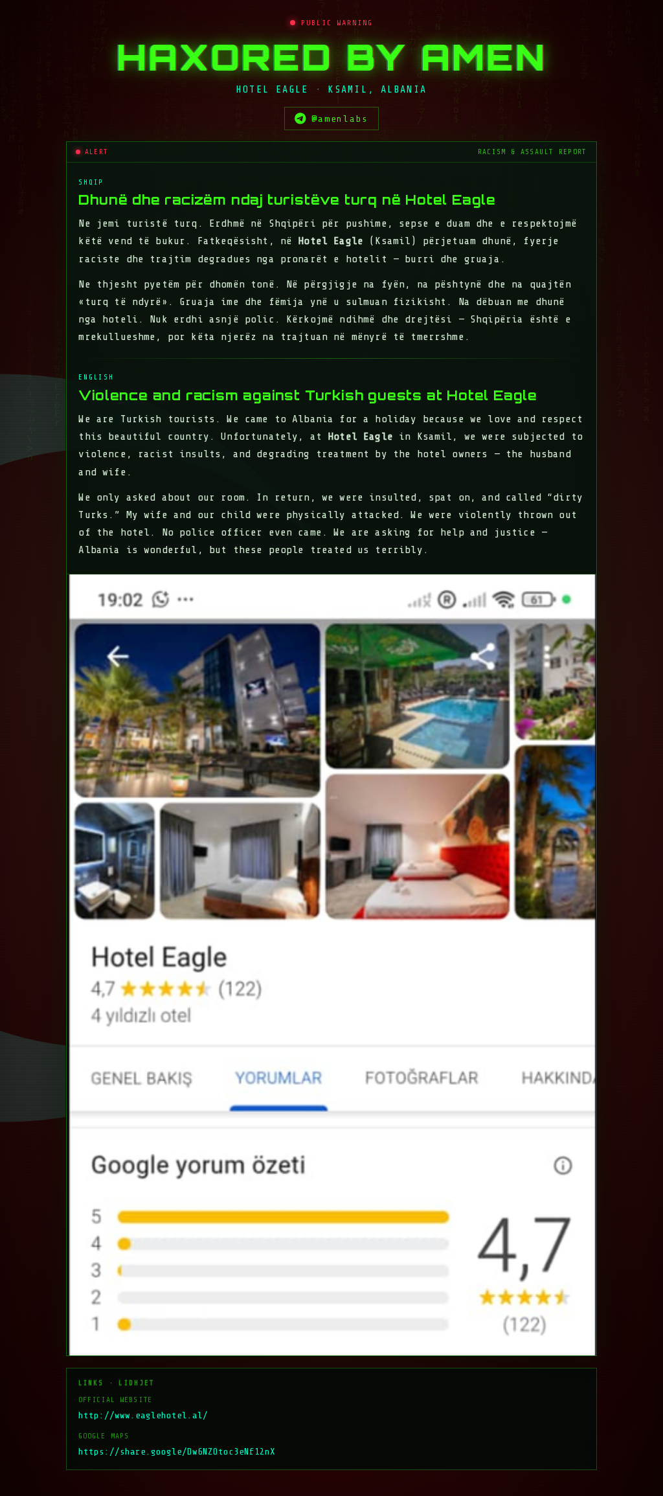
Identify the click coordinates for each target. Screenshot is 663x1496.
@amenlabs (339, 118)
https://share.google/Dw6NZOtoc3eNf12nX (176, 1451)
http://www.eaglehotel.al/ (143, 1415)
